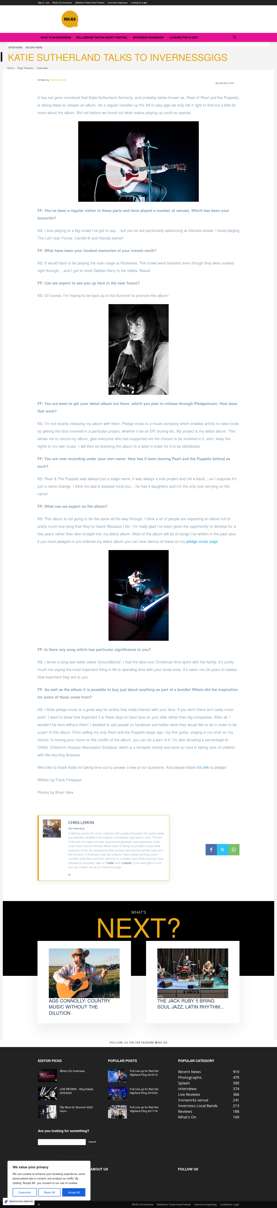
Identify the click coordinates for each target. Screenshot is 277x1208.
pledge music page (202, 541)
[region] (49, 1180)
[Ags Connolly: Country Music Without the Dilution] (84, 973)
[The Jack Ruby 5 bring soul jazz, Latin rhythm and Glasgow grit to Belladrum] (192, 973)
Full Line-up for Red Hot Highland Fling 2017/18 (144, 1109)
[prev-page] (39, 1029)
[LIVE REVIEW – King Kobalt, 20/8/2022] (47, 1093)
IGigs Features (25, 68)
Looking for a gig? (139, 2)
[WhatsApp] (234, 849)
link (206, 767)
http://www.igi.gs (76, 828)
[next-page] (46, 1029)
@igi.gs (161, 1042)
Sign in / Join (43, 2)
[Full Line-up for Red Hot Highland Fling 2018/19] (117, 1075)
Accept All (74, 1192)
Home (10, 68)
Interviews (15, 47)
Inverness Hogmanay (118, 2)
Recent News (34, 47)
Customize (24, 1192)
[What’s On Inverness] (47, 1075)
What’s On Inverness (62, 2)
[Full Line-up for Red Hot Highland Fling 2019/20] (117, 1093)
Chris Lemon (58, 80)
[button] (234, 37)
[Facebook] (211, 849)
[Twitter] (69, 873)
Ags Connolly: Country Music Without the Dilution (79, 1006)
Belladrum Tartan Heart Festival (89, 2)
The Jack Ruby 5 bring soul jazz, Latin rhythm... (190, 1003)
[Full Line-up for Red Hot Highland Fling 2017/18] (117, 1111)
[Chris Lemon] (53, 847)
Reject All (49, 1192)
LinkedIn (126, 863)
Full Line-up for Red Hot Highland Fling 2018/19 (144, 1073)
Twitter (110, 863)
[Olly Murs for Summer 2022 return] (47, 1111)
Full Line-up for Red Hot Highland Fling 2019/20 (144, 1091)
